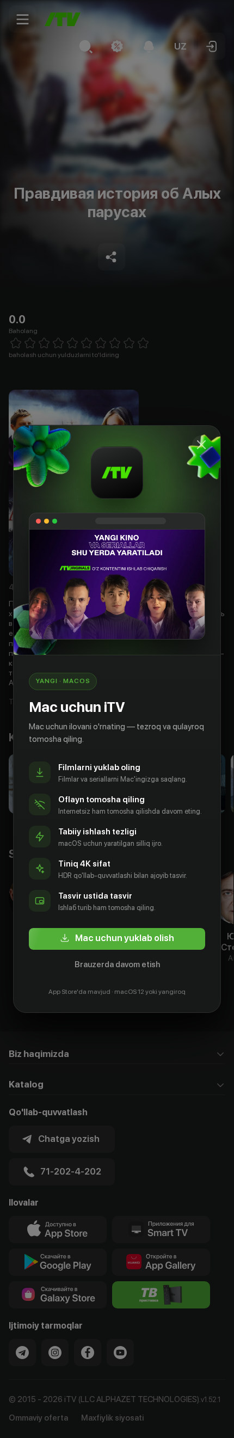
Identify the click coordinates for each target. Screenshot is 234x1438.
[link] (117, 939)
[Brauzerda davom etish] (201, 444)
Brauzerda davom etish (117, 964)
